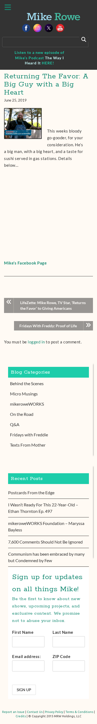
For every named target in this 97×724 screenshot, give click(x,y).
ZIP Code (61, 656)
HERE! (48, 63)
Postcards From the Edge (31, 492)
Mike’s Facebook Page (25, 262)
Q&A (14, 424)
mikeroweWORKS (27, 403)
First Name (22, 632)
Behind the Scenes (27, 383)
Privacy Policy (54, 711)
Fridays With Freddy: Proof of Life (48, 325)
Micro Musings (24, 393)
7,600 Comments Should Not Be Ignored (45, 541)
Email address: (26, 656)
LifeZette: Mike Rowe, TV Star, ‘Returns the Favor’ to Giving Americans (53, 305)
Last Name (63, 632)
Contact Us (35, 711)
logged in (36, 341)
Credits (21, 716)
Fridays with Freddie (29, 434)
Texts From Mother (28, 444)
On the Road (21, 414)
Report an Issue (13, 711)
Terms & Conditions (79, 711)
